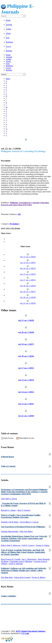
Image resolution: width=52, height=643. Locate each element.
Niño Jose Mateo (26, 531)
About (8, 33)
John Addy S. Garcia (9, 499)
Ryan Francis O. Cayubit (10, 559)
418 (19, 214)
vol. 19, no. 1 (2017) (28, 292)
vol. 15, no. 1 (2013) (28, 274)
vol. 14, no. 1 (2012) (28, 268)
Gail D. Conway (28, 545)
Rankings (9, 42)
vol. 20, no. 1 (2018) (28, 297)
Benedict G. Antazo (8, 510)
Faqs (7, 38)
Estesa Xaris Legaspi (22, 577)
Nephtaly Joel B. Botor (10, 522)
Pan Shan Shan (7, 577)
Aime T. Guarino (23, 510)
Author (8, 29)
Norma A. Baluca (38, 577)
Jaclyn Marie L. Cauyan (29, 522)
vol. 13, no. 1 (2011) (28, 263)
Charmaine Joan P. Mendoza (21, 561)
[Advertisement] (26, 613)
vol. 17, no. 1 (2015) (28, 280)
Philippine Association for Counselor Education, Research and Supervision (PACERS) (25, 204)
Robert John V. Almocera (10, 545)
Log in (8, 46)
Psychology (14, 224)
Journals (9, 25)
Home (8, 20)
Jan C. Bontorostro (29, 559)
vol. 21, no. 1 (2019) (28, 303)
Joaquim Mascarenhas (9, 531)
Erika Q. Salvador (16, 564)
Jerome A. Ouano (42, 545)
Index (8, 79)
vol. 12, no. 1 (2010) (28, 257)
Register (9, 51)
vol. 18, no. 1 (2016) (28, 286)
